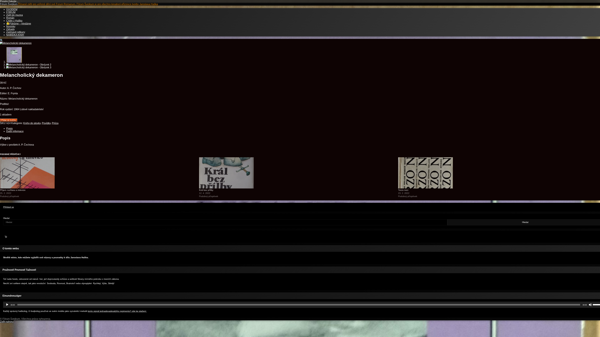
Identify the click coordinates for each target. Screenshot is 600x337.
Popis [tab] (9, 128)
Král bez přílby (206, 190)
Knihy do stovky (32, 123)
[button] (1, 40)
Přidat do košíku (8, 120)
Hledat (6, 218)
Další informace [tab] (15, 131)
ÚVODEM (11, 9)
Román (10, 18)
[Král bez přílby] (297, 172)
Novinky (10, 26)
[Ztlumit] (590, 304)
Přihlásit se (8, 207)
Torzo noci (403, 190)
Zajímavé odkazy (15, 32)
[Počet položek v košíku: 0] (5, 236)
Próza (55, 123)
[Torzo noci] (496, 172)
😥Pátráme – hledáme (18, 23)
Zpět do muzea (14, 15)
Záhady (10, 29)
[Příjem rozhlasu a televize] (98, 172)
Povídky (46, 123)
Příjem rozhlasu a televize (12, 190)
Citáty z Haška (14, 20)
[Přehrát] (7, 304)
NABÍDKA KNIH (15, 35)
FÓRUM (10, 12)
